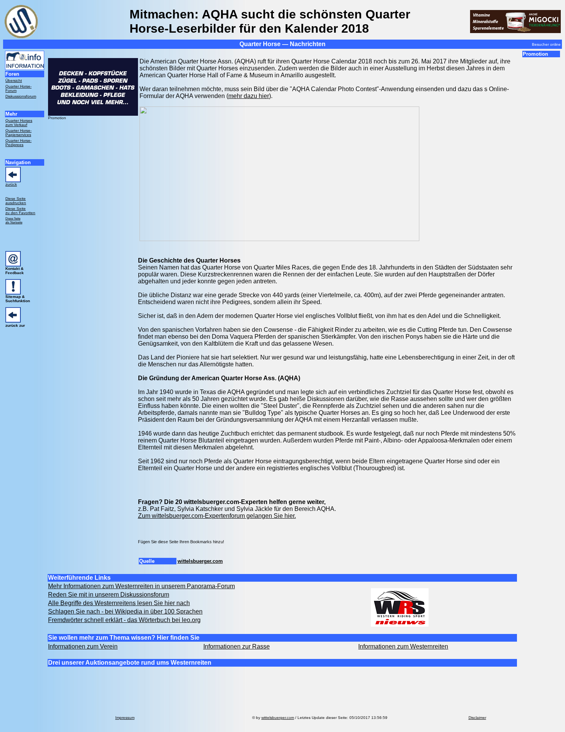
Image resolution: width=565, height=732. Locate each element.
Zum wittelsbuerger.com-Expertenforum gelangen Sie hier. (217, 515)
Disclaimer (477, 717)
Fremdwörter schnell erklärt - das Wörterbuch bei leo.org (124, 620)
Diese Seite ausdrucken (15, 200)
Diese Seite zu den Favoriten (20, 210)
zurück (11, 184)
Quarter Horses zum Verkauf (18, 122)
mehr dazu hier (248, 96)
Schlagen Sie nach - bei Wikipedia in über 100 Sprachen (125, 611)
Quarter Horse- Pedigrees (18, 142)
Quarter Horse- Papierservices (18, 132)
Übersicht (13, 80)
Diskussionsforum (20, 96)
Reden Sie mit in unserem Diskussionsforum (108, 594)
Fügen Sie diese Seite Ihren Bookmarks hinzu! (181, 541)
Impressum (125, 717)
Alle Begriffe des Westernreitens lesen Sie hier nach (119, 603)
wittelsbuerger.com (200, 561)
